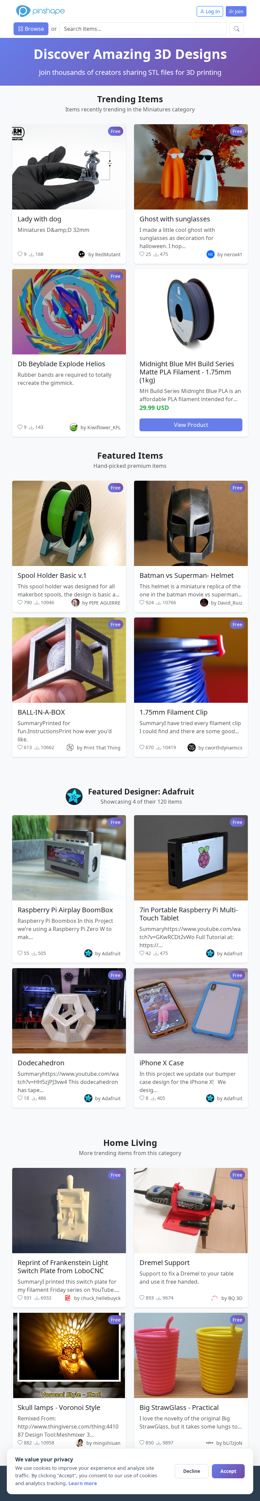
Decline (191, 1471)
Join (238, 11)
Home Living (130, 1142)
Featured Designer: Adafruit (141, 791)
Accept (228, 1471)
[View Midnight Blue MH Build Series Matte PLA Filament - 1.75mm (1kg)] (191, 311)
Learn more (82, 1483)
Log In (212, 11)
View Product (191, 425)
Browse (33, 28)
